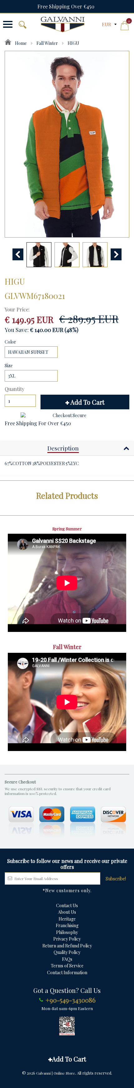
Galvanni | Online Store (55, 1073)
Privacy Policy (67, 939)
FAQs (67, 959)
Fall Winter (47, 43)
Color (10, 342)
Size (9, 365)
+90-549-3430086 (70, 999)
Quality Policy (67, 952)
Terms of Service (67, 966)
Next (116, 254)
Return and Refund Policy (67, 946)
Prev (17, 254)
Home (20, 43)
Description (63, 448)
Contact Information (67, 972)
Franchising (67, 925)
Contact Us (67, 905)
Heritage (67, 919)
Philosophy (67, 932)
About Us (67, 912)
